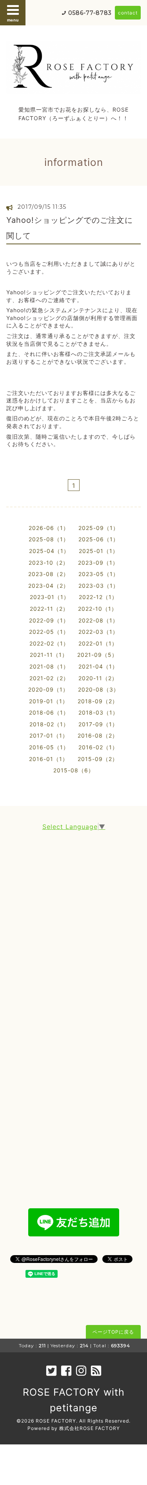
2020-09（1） (48, 689)
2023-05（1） (98, 574)
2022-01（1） (98, 643)
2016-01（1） (48, 759)
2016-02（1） (98, 747)
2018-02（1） (49, 724)
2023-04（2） (48, 585)
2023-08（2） (48, 574)
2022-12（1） (98, 597)
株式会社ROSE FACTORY (89, 1428)
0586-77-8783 (90, 12)
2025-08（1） (49, 539)
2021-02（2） (49, 678)
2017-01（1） (48, 735)
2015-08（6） (73, 770)
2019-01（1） (48, 701)
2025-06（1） (98, 539)
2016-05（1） (49, 747)
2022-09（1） (49, 620)
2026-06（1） (49, 528)
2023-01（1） (49, 597)
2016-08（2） (98, 735)
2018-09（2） (98, 701)
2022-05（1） (49, 631)
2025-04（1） (49, 551)
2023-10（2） (49, 562)
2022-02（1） (49, 643)
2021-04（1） (98, 666)
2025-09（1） (98, 528)
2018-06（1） (49, 712)
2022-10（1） (97, 608)
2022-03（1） (98, 631)
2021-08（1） (49, 666)
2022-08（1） (98, 620)
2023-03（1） (98, 585)
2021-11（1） (49, 654)
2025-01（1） (98, 551)
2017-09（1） (98, 724)
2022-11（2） (49, 608)
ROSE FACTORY (56, 1421)
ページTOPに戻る (113, 1332)
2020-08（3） (98, 689)
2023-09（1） (98, 562)
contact (128, 13)
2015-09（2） (98, 759)
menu (13, 20)
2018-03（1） (98, 712)
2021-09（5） (97, 654)
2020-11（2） (98, 678)
